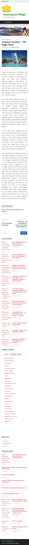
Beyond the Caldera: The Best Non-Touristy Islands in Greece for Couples (19, 303)
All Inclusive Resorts (9, 360)
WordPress (10, 543)
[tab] (6, 354)
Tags (19, 354)
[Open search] (25, 22)
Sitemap (4, 446)
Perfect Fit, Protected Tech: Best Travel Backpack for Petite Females (19, 256)
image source (14, 68)
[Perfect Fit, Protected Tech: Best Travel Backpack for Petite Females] (6, 254)
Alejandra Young (15, 47)
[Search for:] (14, 233)
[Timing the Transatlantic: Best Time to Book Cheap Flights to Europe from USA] (6, 265)
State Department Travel (10, 383)
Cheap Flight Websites (10, 368)
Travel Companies (9, 388)
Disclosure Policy (7, 443)
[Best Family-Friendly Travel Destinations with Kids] (6, 330)
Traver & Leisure (9, 401)
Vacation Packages (9, 411)
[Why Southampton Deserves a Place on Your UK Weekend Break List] (6, 242)
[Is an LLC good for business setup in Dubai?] (6, 323)
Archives (13, 354)
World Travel (8, 421)
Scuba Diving (8, 381)
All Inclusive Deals (9, 358)
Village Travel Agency (10, 414)
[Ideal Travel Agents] (6, 521)
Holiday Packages (9, 371)
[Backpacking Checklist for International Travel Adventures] (6, 339)
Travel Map (7, 391)
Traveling (7, 398)
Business (7, 365)
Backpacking (8, 363)
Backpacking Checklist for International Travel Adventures (19, 341)
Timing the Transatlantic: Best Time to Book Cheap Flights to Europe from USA (19, 267)
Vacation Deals (8, 408)
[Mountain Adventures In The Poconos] (6, 527)
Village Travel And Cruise (11, 416)
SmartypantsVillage (14, 14)
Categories (6, 354)
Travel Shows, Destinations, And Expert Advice (14, 487)
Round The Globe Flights (8, 474)
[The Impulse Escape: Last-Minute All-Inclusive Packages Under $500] (6, 312)
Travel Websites (8, 396)
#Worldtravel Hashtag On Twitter (10, 493)
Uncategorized (8, 406)
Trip (5, 403)
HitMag (17, 543)
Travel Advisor (8, 386)
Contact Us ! (6, 441)
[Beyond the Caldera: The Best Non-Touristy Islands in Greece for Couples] (6, 301)
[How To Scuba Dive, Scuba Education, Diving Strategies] (6, 499)
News (6, 376)
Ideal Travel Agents (17, 521)
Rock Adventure (8, 378)
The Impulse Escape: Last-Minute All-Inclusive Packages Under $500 (19, 313)
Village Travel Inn (6, 39)
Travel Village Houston (10, 393)
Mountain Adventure (9, 373)
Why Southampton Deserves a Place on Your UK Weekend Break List (19, 243)
